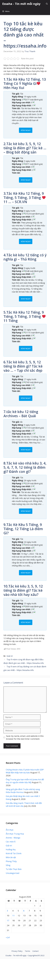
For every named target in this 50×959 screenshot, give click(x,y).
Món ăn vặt (11, 857)
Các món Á (10, 841)
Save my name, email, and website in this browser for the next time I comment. (25, 737)
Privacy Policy (17, 951)
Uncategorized (12, 873)
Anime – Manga (13, 837)
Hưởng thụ (11, 849)
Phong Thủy (11, 861)
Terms (27, 951)
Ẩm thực (9, 829)
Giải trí (10, 656)
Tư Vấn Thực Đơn (14, 869)
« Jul (8, 937)
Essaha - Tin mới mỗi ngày (21, 4)
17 (8, 920)
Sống (8, 865)
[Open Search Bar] (47, 4)
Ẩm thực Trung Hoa (15, 833)
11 (13, 915)
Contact (35, 951)
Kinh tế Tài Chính (13, 853)
